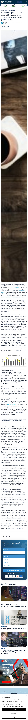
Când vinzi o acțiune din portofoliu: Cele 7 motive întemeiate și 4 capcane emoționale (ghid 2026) (13, 652)
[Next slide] (26, 6)
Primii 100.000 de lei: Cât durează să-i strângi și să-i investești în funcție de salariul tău (13, 606)
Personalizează (14, 713)
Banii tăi (3, 603)
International (12, 10)
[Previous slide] (2, 6)
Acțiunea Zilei (4, 626)
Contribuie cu (14, 570)
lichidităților (17, 287)
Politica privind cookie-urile (17, 706)
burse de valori (11, 404)
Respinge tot (14, 717)
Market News (4, 10)
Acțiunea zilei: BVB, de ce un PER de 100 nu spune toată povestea (13, 629)
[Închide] (26, 695)
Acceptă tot (14, 709)
